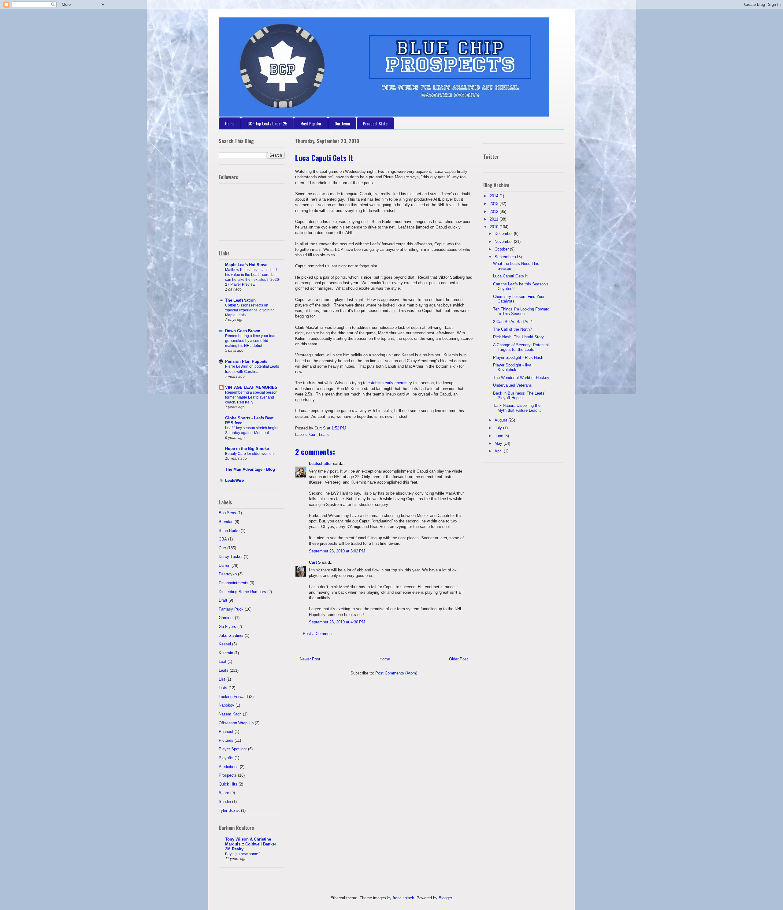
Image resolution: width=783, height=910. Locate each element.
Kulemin (226, 653)
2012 (494, 211)
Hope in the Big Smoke (247, 448)
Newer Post (310, 659)
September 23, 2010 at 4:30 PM (337, 622)
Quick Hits (228, 784)
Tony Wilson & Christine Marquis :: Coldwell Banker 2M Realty (250, 844)
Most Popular (310, 123)
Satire (224, 792)
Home (229, 123)
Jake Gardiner (231, 635)
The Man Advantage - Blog (250, 469)
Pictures (226, 740)
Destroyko (228, 574)
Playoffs (226, 758)
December (504, 233)
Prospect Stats (375, 123)
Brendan (226, 521)
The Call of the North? (512, 329)
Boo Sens (227, 513)
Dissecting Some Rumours (242, 591)
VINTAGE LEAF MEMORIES (251, 387)
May (499, 443)
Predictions (229, 766)
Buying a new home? (242, 854)
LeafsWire (234, 480)
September (505, 256)
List (222, 679)
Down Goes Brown (242, 331)
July (499, 427)
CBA (223, 539)
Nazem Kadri (230, 714)
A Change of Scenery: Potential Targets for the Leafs (521, 347)
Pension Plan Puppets (246, 361)
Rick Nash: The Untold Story (518, 337)
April (499, 451)
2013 (494, 203)
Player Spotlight (233, 749)
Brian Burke (229, 530)
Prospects (228, 775)
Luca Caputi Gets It (510, 276)
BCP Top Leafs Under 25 (267, 123)
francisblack (403, 898)
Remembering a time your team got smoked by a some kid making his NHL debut (251, 341)
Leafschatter (320, 463)
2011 (494, 219)
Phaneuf (226, 731)
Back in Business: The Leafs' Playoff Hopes (519, 395)
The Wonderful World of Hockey (521, 377)
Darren (224, 565)
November (504, 241)
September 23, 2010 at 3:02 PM (337, 551)
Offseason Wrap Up (236, 723)
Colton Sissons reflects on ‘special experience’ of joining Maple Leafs (250, 310)
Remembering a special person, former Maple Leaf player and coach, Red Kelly (251, 397)
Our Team (342, 123)
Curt (313, 434)
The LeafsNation (240, 300)
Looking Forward (233, 696)
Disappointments (233, 583)
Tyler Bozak (229, 810)
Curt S (315, 562)
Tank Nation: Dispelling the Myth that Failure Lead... (517, 408)
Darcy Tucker (231, 556)
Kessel (225, 644)
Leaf (222, 661)
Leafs (324, 434)
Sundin (225, 801)
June (499, 435)
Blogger (445, 898)
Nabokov (226, 705)
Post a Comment (318, 633)
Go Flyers (227, 626)
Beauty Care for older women (249, 453)
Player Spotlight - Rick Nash (518, 357)
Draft (223, 600)
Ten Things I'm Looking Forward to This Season (521, 311)
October (502, 249)
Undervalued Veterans (512, 385)
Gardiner (226, 617)
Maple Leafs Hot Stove (246, 264)
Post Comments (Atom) (396, 673)
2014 (494, 196)
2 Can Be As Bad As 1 (513, 321)
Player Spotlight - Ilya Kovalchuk (512, 367)
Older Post (458, 659)
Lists (223, 687)
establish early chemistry (390, 383)
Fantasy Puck (231, 609)
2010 (494, 227)
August (501, 420)
